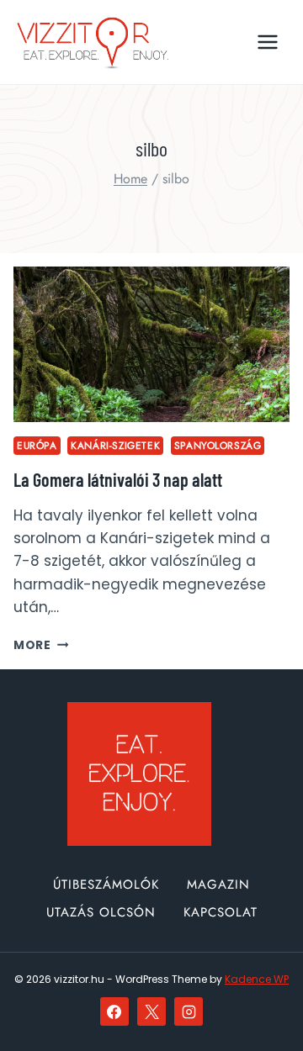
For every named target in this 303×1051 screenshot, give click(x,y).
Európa (37, 445)
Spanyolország (218, 445)
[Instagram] (188, 1011)
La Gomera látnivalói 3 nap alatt (117, 479)
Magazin (218, 884)
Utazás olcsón (101, 912)
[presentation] (151, 344)
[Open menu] (267, 41)
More (40, 645)
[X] (151, 1011)
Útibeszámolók (106, 884)
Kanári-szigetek (115, 445)
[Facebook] (114, 1011)
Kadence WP (257, 979)
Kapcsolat (220, 912)
